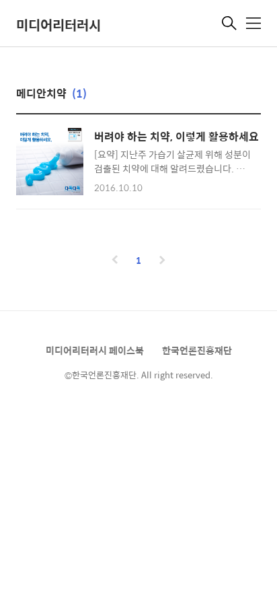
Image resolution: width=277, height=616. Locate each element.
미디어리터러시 (58, 24)
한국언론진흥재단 (197, 350)
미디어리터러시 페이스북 (95, 350)
